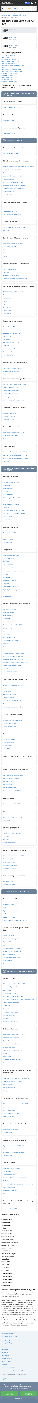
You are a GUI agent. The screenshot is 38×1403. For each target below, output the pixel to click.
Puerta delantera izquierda (10, 435)
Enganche (9, 269)
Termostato (6, 593)
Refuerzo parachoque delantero (12, 275)
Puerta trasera (7, 439)
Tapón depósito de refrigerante (12, 590)
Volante (5, 1193)
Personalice (19, 1399)
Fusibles (5, 914)
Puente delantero (7, 1149)
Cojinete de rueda (8, 1041)
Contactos (4, 1364)
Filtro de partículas (12, 640)
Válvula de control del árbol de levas (13, 707)
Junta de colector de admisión (11, 778)
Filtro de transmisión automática (12, 1113)
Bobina (8, 904)
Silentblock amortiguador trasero (12, 1059)
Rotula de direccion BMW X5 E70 (10, 73)
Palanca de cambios (8, 1116)
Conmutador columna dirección (12, 948)
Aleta (8, 208)
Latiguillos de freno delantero (11, 1002)
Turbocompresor (7, 542)
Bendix (8, 881)
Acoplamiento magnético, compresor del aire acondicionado (19, 166)
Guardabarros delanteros (14, 227)
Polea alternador (7, 836)
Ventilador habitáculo (9, 195)
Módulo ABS (6, 1006)
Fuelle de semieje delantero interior (13, 1081)
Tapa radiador (10, 586)
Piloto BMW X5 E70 (6, 79)
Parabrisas (6, 461)
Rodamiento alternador (9, 842)
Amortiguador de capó (13, 243)
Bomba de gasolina (8, 612)
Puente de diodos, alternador (15, 920)
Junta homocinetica (8, 1084)
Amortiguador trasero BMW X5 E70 (11, 69)
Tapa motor (6, 507)
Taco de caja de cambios (14, 762)
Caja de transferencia (9, 1110)
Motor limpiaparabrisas (9, 397)
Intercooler (6, 561)
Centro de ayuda (6, 1361)
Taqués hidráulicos (12, 701)
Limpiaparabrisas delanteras (11, 390)
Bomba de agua (11, 555)
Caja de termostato (8, 558)
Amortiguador (10, 1129)
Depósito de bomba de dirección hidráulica (15, 1178)
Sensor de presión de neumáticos (12, 964)
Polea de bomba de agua (14, 571)
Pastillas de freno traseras (10, 1012)
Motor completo (7, 536)
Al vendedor (5, 1352)
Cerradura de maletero (9, 416)
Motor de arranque (8, 539)
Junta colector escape (13, 775)
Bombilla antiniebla (8, 330)
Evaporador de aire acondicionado (13, 176)
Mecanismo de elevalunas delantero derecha (15, 455)
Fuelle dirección (7, 1181)
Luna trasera (10, 1209)
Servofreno (6, 1018)
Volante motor (7, 520)
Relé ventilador (7, 577)
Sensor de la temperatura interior (12, 957)
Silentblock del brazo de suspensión (13, 1152)
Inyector (5, 643)
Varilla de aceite (7, 516)
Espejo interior (7, 336)
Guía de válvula (7, 691)
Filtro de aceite (7, 820)
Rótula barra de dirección (10, 1190)
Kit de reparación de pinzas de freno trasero (19, 999)
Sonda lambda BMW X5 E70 (9, 63)
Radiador (5, 574)
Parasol (5, 304)
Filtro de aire (6, 634)
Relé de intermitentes (9, 954)
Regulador (6, 839)
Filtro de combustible (9, 637)
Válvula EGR (6, 749)
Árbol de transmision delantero (15, 1104)
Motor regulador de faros (10, 349)
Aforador (9, 609)
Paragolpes (6, 272)
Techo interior (7, 313)
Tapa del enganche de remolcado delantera (15, 278)
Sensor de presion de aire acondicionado (14, 185)
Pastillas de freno (8, 1009)
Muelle (5, 1053)
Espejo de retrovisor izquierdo (11, 333)
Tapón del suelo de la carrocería (12, 214)
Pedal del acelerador (9, 650)
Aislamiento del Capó (13, 291)
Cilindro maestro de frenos (14, 984)
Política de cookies (22, 1388)
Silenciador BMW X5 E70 (8, 56)
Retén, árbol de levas (12, 791)
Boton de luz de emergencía (11, 939)
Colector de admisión (9, 622)
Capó (4, 250)
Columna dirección (8, 1171)
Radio (8, 307)
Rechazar (28, 1393)
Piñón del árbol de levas (9, 694)
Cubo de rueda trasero (9, 1047)
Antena (8, 120)
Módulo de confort (12, 951)
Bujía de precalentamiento (10, 911)
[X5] (6, 8)
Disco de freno (7, 990)
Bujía (4, 907)
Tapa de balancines (8, 697)
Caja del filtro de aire (12, 817)
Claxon (5, 945)
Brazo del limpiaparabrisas (14, 384)
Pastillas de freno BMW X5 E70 (10, 61)
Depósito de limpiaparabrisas (15, 452)
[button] (28, 3)
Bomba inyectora (8, 615)
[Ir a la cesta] (35, 3)
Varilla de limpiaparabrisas (14, 400)
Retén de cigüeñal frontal (10, 501)
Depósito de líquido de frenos (11, 987)
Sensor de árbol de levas (13, 856)
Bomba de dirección (12, 1168)
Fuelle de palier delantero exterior (16, 1078)
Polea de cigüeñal (8, 494)
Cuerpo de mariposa (12, 625)
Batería (8, 935)
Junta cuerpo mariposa (9, 647)
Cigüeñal (5, 491)
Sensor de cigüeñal (8, 859)
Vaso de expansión (8, 596)
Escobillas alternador (12, 833)
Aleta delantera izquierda (10, 211)
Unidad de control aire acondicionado (13, 188)
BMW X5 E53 (12, 37)
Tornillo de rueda (7, 1155)
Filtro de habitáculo (8, 179)
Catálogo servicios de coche (9, 1336)
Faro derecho (7, 339)
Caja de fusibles (7, 942)
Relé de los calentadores (13, 656)
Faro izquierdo (11, 342)
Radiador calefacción (13, 182)
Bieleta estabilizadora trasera (11, 1037)
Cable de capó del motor (10, 246)
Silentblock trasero (8, 1063)
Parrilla (5, 256)
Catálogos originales (7, 1340)
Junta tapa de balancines (10, 787)
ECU (4, 631)
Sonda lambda (7, 745)
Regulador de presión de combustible (13, 653)
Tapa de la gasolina (8, 419)
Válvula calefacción (8, 191)
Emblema (5, 253)
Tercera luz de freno (8, 355)
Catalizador (10, 739)
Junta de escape (7, 784)
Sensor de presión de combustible (13, 659)
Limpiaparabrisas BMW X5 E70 (10, 59)
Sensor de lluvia (7, 960)
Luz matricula (7, 345)
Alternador (9, 533)
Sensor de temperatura (9, 580)
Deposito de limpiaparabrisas (11, 387)
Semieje (5, 1090)
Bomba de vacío (7, 488)
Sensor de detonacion (9, 862)
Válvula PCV (10, 672)
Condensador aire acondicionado (12, 173)
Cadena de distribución (13, 685)
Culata (5, 688)
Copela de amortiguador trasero (12, 1044)
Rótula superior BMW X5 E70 (9, 81)
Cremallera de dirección (9, 1174)
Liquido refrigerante (8, 564)
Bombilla (9, 327)
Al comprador (5, 1355)
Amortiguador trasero (13, 1034)
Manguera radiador (8, 568)
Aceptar (10, 1393)
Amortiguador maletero (13, 432)
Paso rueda (6, 230)
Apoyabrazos (7, 295)
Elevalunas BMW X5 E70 (8, 75)
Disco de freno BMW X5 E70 (9, 77)
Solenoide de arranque (9, 884)
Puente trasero (7, 1056)
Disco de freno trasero (9, 993)
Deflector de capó (12, 107)
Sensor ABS (10, 1015)
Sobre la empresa (6, 1358)
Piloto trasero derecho (9, 352)
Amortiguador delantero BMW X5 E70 (11, 71)
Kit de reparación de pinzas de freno (13, 996)
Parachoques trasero (12, 368)
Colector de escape (8, 742)
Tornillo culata (7, 704)
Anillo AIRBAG (10, 153)
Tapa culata (6, 583)
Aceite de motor (11, 482)
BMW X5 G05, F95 (14, 45)
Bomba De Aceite (8, 485)
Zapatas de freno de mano (10, 1021)
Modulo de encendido (9, 917)
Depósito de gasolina (9, 628)
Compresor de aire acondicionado (12, 170)
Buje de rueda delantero (13, 1146)
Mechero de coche (8, 298)
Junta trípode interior (9, 1087)
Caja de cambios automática (11, 1107)
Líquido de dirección (9, 1187)
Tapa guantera (7, 310)
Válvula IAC (6, 669)
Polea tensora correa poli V (10, 723)
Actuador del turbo (12, 804)
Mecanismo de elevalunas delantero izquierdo (16, 458)
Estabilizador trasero (12, 1050)
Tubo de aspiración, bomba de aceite (13, 510)
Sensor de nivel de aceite (10, 865)
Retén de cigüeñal (11, 498)
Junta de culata (7, 781)
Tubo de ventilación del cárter (15, 513)
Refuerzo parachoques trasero (11, 371)
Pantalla (5, 301)
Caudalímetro (7, 618)
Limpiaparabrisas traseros (10, 394)
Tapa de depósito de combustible (12, 665)
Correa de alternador (12, 720)
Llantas (9, 133)
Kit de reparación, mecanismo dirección (18, 1184)
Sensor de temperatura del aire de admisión (15, 662)
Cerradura (9, 413)
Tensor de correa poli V (9, 726)
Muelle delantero (7, 1132)
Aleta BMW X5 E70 (6, 57)
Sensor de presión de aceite (11, 504)
